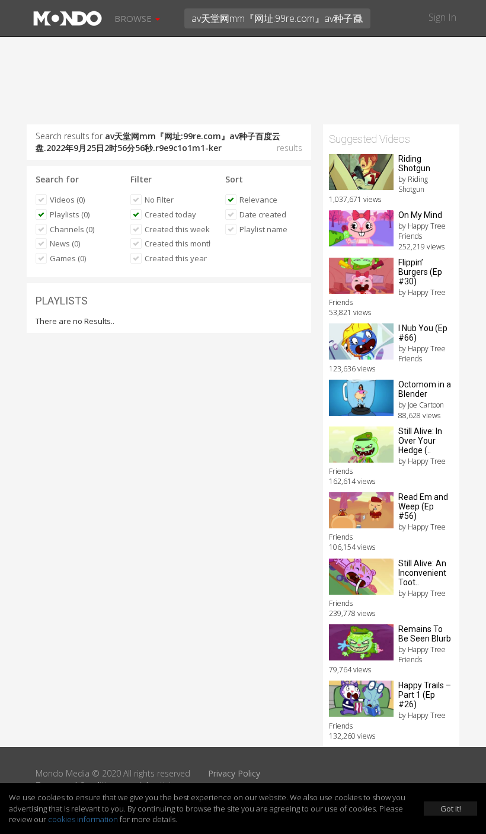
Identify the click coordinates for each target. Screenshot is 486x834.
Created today (170, 214)
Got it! (450, 808)
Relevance (258, 199)
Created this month (177, 243)
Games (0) (68, 258)
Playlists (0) (69, 214)
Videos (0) (67, 199)
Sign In (442, 17)
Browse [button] (134, 18)
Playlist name (263, 229)
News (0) (65, 243)
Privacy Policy (234, 773)
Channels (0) (72, 229)
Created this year (176, 258)
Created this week (177, 229)
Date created (262, 214)
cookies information (83, 819)
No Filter (159, 199)
